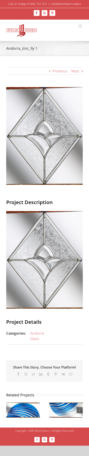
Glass (34, 338)
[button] (9, 410)
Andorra (37, 333)
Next (75, 71)
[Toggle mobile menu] (80, 26)
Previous (60, 71)
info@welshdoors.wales (66, 4)
